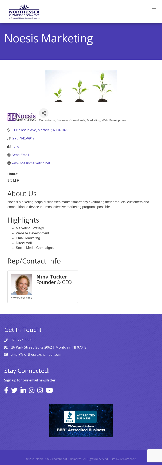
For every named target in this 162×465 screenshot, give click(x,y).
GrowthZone (128, 459)
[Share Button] (44, 113)
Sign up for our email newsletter (29, 380)
